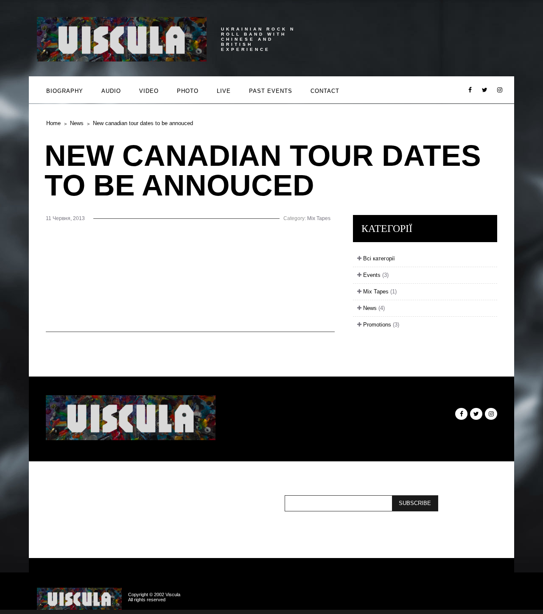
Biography (64, 91)
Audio (111, 91)
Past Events (270, 91)
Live (224, 91)
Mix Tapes (318, 218)
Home (53, 123)
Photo (188, 91)
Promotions (380, 324)
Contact (325, 91)
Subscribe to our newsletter (192, 503)
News (77, 123)
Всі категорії (378, 258)
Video (149, 91)
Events (375, 275)
